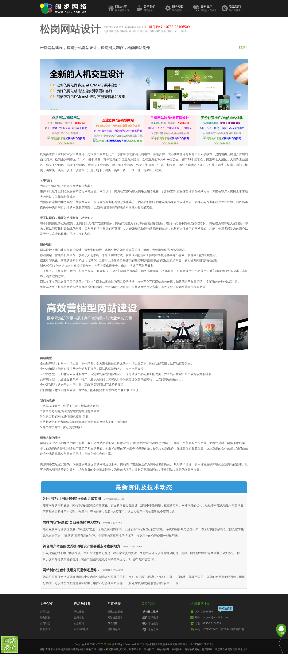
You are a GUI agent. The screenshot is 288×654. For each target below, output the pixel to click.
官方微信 (153, 623)
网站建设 (79, 611)
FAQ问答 (112, 623)
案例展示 (209, 8)
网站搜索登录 (115, 617)
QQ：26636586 (204, 611)
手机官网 (153, 629)
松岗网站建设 (113, 649)
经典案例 (45, 617)
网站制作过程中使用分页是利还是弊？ (71, 570)
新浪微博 (153, 617)
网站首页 (123, 8)
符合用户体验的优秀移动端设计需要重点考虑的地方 (81, 546)
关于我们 (149, 8)
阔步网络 (109, 644)
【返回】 (243, 47)
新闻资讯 (45, 629)
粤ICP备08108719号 (202, 644)
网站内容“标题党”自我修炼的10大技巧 (71, 522)
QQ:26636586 (125, 141)
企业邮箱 (79, 623)
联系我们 (236, 8)
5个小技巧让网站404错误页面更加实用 (72, 498)
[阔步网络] (63, 7)
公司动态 (45, 623)
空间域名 (79, 617)
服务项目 (180, 8)
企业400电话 (81, 629)
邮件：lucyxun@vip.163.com (211, 617)
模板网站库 (114, 629)
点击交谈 (226, 609)
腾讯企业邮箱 (115, 611)
